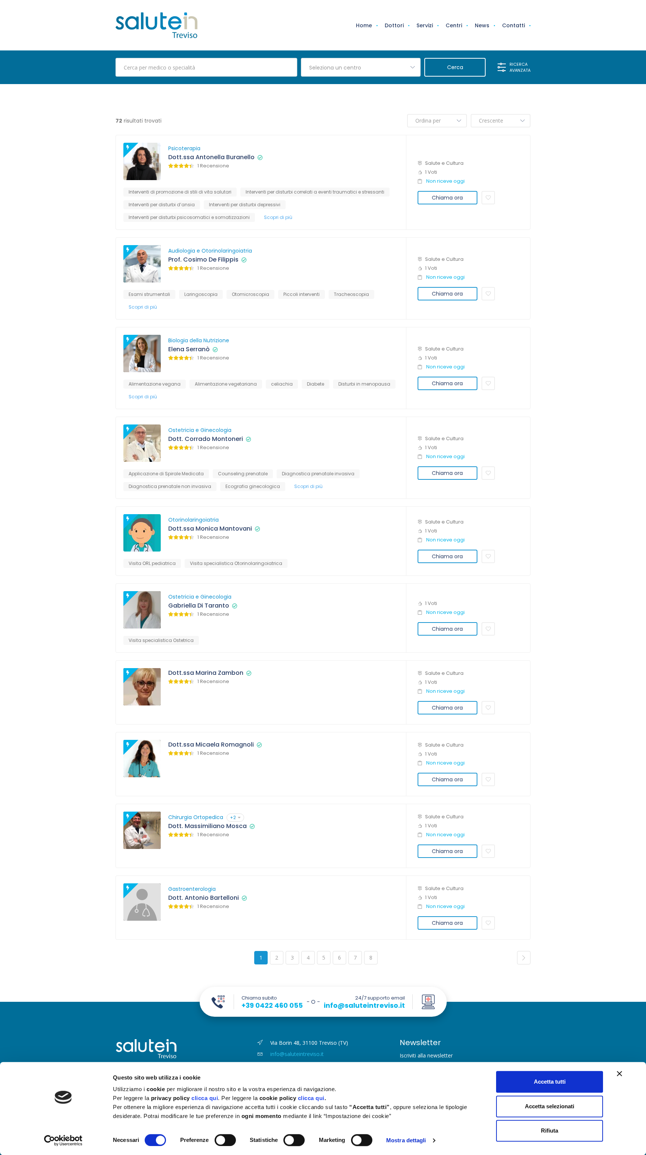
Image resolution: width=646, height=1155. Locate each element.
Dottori (394, 25)
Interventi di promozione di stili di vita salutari (180, 192)
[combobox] (361, 67)
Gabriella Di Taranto (198, 606)
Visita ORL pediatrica (152, 563)
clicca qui (204, 1098)
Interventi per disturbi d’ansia (162, 204)
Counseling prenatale (243, 473)
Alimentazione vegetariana (226, 384)
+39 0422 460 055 (272, 1005)
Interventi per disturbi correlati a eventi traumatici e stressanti (315, 192)
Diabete (315, 384)
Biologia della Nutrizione (198, 340)
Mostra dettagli (406, 1140)
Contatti (513, 25)
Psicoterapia (184, 148)
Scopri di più (278, 217)
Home (364, 25)
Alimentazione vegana (155, 384)
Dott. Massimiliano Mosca (207, 826)
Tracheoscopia (351, 294)
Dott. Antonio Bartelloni (203, 898)
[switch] (225, 1140)
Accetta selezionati (549, 1106)
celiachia (282, 384)
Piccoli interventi (301, 294)
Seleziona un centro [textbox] (335, 67)
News (482, 25)
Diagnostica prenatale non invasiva (170, 486)
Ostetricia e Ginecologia (199, 430)
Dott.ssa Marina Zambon (205, 673)
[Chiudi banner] (619, 1073)
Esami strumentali (149, 294)
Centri (454, 25)
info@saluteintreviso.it (364, 1005)
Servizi (424, 25)
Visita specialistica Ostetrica (161, 640)
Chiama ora (447, 197)
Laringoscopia (201, 294)
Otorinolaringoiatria (193, 520)
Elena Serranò (189, 349)
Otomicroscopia (250, 294)
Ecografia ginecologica (252, 486)
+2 (233, 817)
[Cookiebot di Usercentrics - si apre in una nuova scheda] (63, 1140)
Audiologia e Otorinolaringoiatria (210, 250)
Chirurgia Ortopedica (195, 817)
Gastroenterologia (192, 889)
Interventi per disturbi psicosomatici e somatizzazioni (189, 217)
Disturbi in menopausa (364, 384)
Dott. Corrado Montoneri (205, 439)
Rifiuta (549, 1130)
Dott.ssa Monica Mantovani (210, 529)
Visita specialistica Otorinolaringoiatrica (236, 563)
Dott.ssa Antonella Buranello (211, 157)
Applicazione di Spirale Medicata (166, 473)
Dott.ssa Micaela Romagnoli (211, 745)
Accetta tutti (550, 1081)
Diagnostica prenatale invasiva (318, 473)
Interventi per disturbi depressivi (244, 204)
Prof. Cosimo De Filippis (203, 260)
